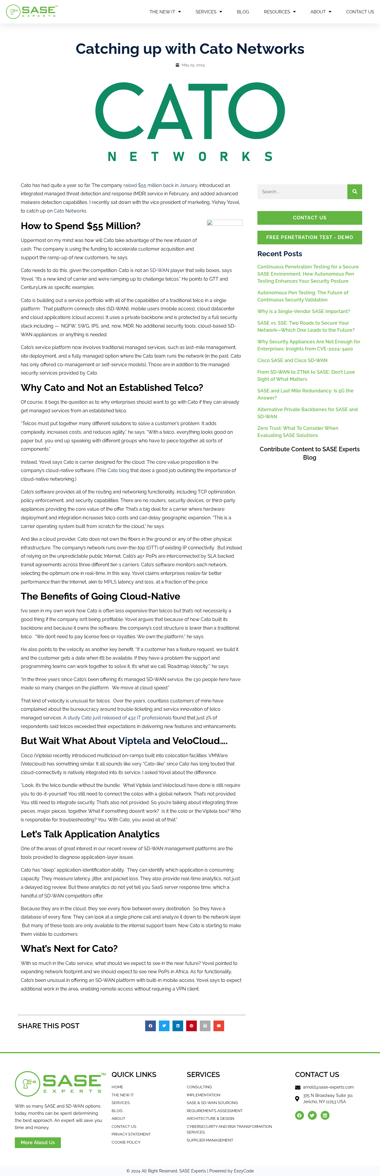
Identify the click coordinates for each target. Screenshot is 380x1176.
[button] (150, 1026)
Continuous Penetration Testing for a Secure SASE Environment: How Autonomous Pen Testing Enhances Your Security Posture (308, 274)
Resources (277, 12)
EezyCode (244, 1171)
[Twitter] (312, 1115)
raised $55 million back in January (160, 185)
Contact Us (360, 12)
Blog (243, 12)
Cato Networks (70, 211)
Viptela (134, 740)
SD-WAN (159, 270)
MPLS (110, 582)
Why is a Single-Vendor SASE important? (303, 311)
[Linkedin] (325, 1115)
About (318, 12)
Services (206, 12)
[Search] (354, 191)
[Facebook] (299, 1115)
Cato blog (118, 470)
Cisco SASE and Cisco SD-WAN (292, 360)
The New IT (162, 12)
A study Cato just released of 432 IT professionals (118, 718)
